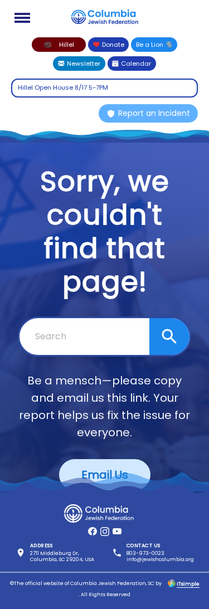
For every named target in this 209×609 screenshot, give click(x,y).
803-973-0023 (145, 553)
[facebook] (92, 531)
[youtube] (117, 531)
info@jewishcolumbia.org (160, 559)
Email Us (104, 475)
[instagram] (104, 531)
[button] (59, 44)
